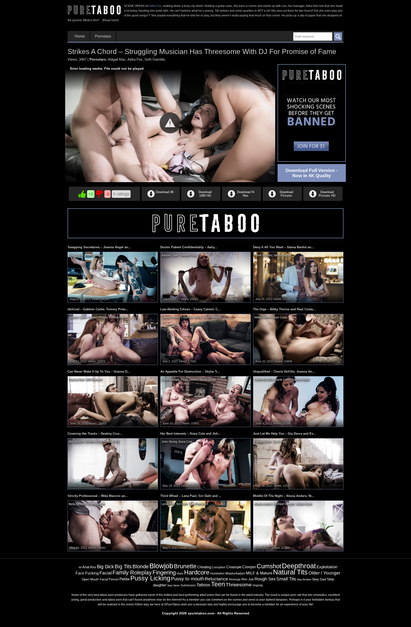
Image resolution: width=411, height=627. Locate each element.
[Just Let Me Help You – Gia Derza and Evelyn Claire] (298, 463)
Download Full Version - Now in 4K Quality (312, 173)
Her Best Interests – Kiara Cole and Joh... (190, 433)
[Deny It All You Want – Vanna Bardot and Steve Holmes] (298, 277)
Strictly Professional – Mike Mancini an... (98, 496)
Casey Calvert (170, 317)
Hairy (179, 573)
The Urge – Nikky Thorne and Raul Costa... (284, 309)
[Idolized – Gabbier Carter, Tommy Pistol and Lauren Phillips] (113, 339)
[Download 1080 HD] (201, 200)
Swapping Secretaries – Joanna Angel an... (99, 247)
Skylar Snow (207, 379)
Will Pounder (94, 379)
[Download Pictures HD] (322, 200)
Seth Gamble (154, 59)
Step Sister (173, 585)
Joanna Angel (94, 255)
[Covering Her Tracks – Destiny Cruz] (113, 463)
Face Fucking (87, 573)
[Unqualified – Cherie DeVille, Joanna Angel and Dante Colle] (298, 401)
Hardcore (196, 572)
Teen (218, 584)
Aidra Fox (155, 6)
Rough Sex (265, 579)
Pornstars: (98, 59)
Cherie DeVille (263, 379)
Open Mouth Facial (95, 579)
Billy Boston (76, 441)
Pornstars (103, 36)
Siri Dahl (181, 504)
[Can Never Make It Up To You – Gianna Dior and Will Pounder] (113, 401)
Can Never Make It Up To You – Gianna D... (99, 371)
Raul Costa (280, 317)
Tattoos (203, 585)
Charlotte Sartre (191, 317)
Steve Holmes (263, 255)
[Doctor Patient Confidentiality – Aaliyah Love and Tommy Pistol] (205, 277)
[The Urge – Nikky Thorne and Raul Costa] (298, 339)
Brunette (185, 566)
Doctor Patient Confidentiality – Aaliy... (188, 247)
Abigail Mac (117, 59)
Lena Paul (168, 504)
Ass (93, 567)
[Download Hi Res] (241, 200)
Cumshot (269, 566)
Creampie (233, 567)
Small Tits (286, 578)
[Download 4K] (161, 200)
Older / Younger (324, 572)
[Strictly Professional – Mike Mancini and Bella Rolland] (113, 525)
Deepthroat (299, 566)
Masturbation (235, 573)
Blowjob (161, 566)
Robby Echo (111, 441)
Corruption (218, 567)
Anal (85, 567)
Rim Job (247, 579)
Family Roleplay (132, 573)
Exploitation (327, 567)
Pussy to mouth (187, 578)
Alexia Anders (263, 504)
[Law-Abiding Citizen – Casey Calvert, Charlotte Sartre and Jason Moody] (205, 339)
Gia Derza (279, 441)
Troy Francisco (198, 504)
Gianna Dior (76, 379)
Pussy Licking (150, 578)
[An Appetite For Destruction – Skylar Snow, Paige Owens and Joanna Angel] (205, 401)
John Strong (169, 441)
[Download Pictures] (282, 200)
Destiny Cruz (93, 441)
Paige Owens (189, 379)
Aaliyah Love (169, 255)
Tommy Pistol (188, 255)
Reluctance (216, 578)
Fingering (164, 572)
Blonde (140, 566)
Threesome (239, 585)
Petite (124, 579)
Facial (105, 572)
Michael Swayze (284, 504)
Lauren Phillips (98, 317)
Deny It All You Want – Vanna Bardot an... (283, 247)
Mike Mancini (96, 504)
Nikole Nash (304, 504)
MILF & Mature (259, 573)
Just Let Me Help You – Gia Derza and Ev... (284, 433)
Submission (188, 585)
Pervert (114, 579)
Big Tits (123, 566)
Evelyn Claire (263, 441)
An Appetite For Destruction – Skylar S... (190, 371)
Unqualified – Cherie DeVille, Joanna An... (284, 371)
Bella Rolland (77, 504)
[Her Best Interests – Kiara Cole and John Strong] (205, 463)
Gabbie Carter (78, 317)
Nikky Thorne (262, 317)
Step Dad (319, 579)
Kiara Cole (185, 441)
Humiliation (217, 573)
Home (80, 36)
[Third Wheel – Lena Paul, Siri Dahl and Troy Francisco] (205, 525)
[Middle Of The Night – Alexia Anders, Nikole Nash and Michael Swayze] (298, 525)
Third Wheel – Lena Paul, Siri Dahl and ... (190, 496)
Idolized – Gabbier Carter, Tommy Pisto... (98, 309)
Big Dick (105, 566)
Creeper (249, 567)
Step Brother (304, 579)
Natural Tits (290, 572)
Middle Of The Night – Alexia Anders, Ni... (283, 496)
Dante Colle (282, 379)
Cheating (204, 567)
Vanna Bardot (282, 255)
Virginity (257, 585)
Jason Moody (211, 317)
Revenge (235, 579)
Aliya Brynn (76, 255)
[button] (170, 122)
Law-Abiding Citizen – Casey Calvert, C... (190, 309)
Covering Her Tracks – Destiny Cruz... (95, 433)
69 (80, 567)
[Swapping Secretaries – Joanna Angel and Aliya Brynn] (113, 277)
